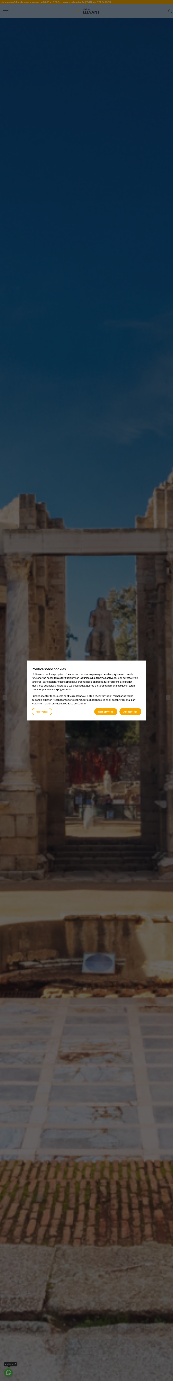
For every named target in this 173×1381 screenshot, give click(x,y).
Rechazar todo (105, 711)
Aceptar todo (130, 711)
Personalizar (41, 711)
